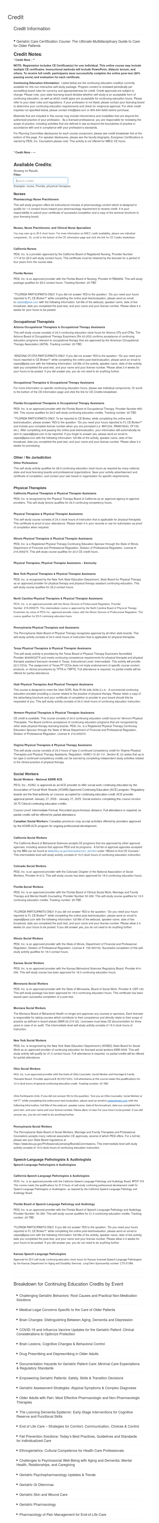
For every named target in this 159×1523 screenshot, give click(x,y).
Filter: (19, 174)
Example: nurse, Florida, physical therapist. (42, 186)
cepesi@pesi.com (27, 302)
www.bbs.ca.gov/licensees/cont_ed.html (72, 851)
